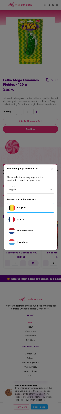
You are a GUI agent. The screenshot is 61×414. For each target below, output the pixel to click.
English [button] (12, 189)
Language (12, 186)
